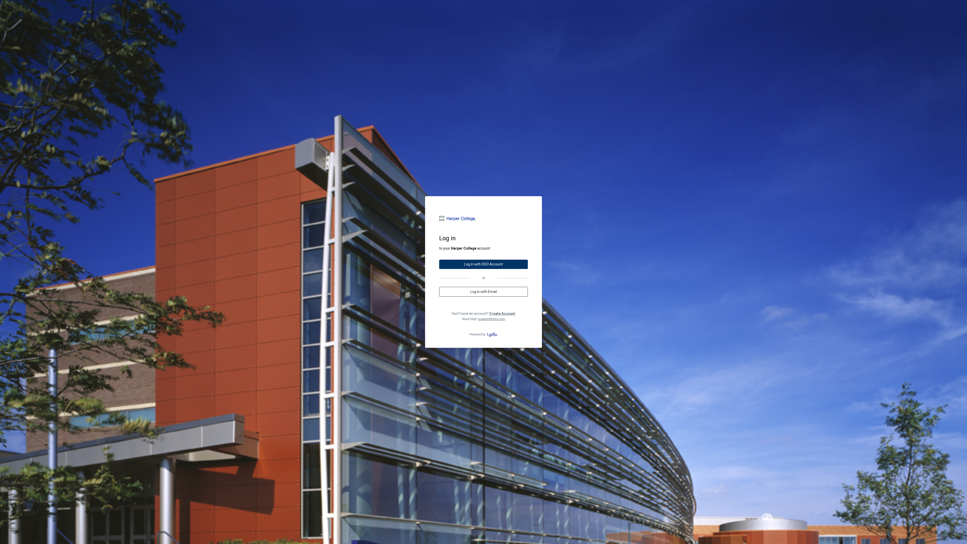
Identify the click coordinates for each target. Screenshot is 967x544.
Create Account (502, 314)
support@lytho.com (491, 319)
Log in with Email (483, 292)
